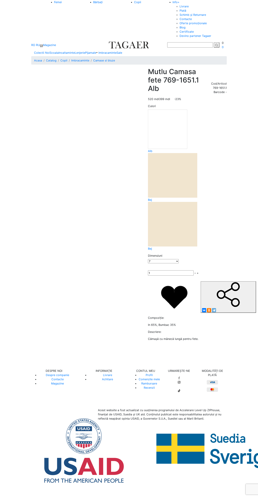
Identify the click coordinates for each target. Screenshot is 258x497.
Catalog (51, 60)
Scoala (54, 52)
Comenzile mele (149, 379)
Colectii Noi (42, 52)
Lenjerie (80, 52)
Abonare (129, 352)
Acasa (38, 60)
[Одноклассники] (209, 310)
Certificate (187, 31)
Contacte (186, 19)
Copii (137, 2)
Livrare (184, 6)
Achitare (107, 379)
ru (38, 45)
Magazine (57, 383)
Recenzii (149, 387)
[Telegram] (214, 310)
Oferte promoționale (193, 23)
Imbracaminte (107, 52)
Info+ (176, 2)
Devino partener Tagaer (195, 36)
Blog (183, 27)
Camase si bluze (104, 60)
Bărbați (98, 2)
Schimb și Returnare (193, 15)
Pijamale (90, 52)
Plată (183, 10)
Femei (58, 2)
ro (33, 45)
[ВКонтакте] (204, 310)
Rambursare (149, 383)
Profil (149, 375)
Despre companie (57, 375)
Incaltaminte (67, 52)
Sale (119, 52)
